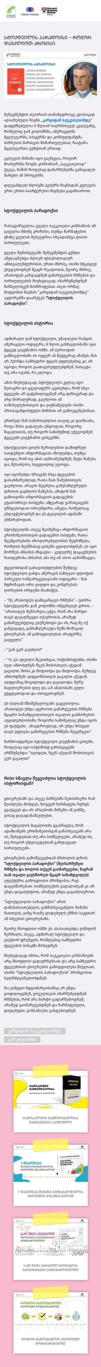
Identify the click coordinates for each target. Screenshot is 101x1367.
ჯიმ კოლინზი (22, 1039)
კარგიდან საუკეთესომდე (66, 120)
